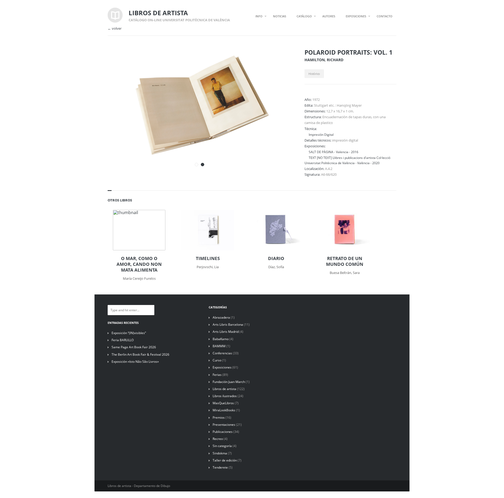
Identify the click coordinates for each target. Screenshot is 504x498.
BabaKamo (221, 339)
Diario (276, 258)
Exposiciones (222, 367)
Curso (217, 360)
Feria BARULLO (123, 340)
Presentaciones (224, 424)
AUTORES (328, 16)
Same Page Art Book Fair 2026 (134, 347)
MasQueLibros (223, 403)
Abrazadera (221, 317)
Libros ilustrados (225, 396)
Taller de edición (225, 460)
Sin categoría (222, 446)
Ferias (217, 374)
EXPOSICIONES (356, 16)
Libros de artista (224, 389)
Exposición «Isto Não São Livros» (135, 361)
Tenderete (220, 467)
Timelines (208, 258)
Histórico (314, 74)
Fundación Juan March (229, 382)
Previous (271, 60)
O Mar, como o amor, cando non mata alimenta (139, 264)
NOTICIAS (279, 16)
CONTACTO (384, 16)
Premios (219, 417)
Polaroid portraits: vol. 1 (348, 52)
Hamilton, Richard (323, 59)
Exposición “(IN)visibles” (129, 333)
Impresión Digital (321, 134)
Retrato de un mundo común (344, 261)
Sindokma (220, 453)
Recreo (218, 439)
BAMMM (219, 346)
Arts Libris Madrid (226, 331)
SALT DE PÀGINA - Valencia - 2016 (333, 152)
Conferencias (222, 353)
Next (280, 60)
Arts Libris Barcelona (228, 324)
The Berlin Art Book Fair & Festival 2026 (140, 354)
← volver (115, 28)
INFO (258, 16)
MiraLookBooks (224, 410)
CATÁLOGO (304, 16)
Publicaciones (223, 431)
